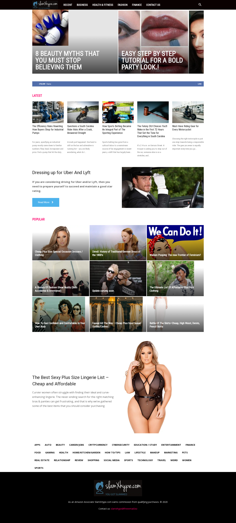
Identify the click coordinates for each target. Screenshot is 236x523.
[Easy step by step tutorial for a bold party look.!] (161, 47)
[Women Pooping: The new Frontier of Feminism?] (175, 242)
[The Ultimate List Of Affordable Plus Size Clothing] (175, 278)
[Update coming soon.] (118, 278)
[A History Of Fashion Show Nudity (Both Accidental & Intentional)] (60, 278)
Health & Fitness (102, 4)
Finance (137, 4)
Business (82, 4)
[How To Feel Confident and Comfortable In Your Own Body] (60, 314)
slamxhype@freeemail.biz (124, 508)
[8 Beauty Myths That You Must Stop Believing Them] (75, 28)
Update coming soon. (103, 290)
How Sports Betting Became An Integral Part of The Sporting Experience (116, 129)
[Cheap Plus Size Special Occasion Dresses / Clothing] (60, 242)
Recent (67, 4)
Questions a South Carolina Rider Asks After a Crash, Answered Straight (80, 129)
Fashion (122, 4)
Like (199, 84)
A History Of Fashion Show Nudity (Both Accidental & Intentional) (56, 289)
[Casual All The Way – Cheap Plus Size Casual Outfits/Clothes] (118, 314)
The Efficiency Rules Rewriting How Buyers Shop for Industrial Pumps (47, 129)
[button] (200, 5)
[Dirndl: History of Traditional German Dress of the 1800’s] (118, 242)
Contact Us (153, 4)
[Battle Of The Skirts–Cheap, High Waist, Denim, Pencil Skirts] (175, 314)
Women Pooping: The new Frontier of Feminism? (175, 255)
